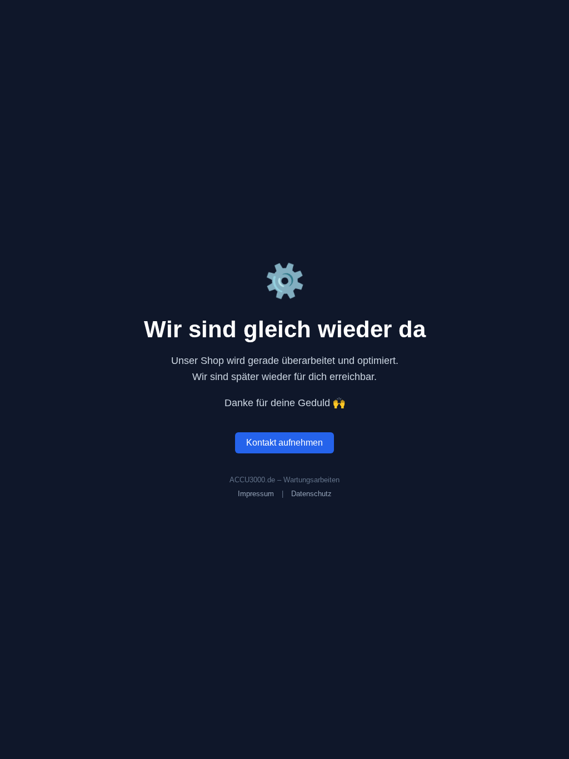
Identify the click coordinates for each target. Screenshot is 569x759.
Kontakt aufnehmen (284, 442)
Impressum (256, 494)
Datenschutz (311, 494)
